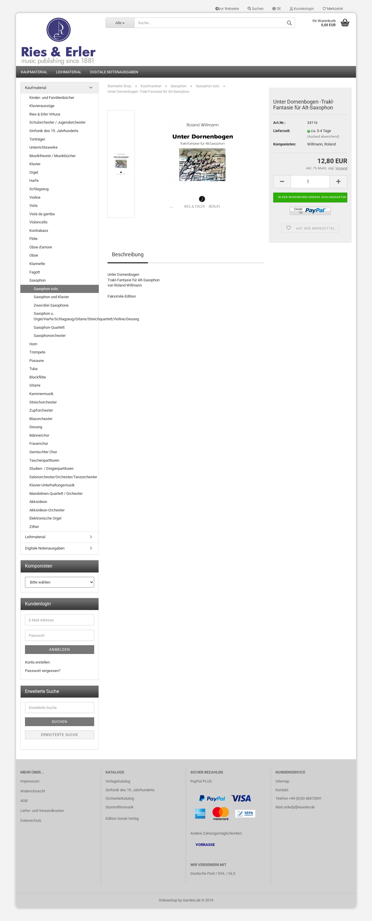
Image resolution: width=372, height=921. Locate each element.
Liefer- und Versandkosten (42, 810)
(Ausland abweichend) (323, 136)
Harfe (34, 180)
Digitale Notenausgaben (114, 72)
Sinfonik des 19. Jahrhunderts (53, 131)
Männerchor (39, 435)
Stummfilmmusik (119, 807)
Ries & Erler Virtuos (44, 114)
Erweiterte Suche (59, 735)
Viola (33, 205)
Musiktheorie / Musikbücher (52, 156)
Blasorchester (40, 419)
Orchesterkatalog (119, 798)
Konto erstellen (37, 662)
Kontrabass (38, 230)
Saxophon (37, 280)
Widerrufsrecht (32, 791)
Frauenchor (38, 443)
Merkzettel (334, 9)
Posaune (36, 360)
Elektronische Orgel (45, 518)
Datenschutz (30, 820)
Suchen (257, 9)
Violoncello (38, 222)
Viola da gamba (42, 214)
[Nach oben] (356, 912)
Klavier (34, 164)
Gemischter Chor (43, 452)
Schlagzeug (39, 189)
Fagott (34, 272)
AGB (24, 801)
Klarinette (37, 264)
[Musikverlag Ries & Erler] (58, 39)
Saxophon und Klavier (51, 297)
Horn (33, 344)
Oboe (33, 255)
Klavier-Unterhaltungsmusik (52, 485)
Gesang (35, 427)
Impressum (29, 781)
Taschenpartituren (44, 460)
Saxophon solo (46, 289)
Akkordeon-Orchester (47, 510)
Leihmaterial (68, 72)
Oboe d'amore (40, 247)
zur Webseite (229, 9)
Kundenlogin (303, 9)
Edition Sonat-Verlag (122, 818)
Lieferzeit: (281, 131)
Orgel (33, 172)
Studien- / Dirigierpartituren (51, 468)
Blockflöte (37, 377)
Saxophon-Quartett (49, 327)
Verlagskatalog (117, 781)
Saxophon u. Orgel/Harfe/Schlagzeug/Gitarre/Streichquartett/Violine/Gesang (66, 316)
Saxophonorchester (50, 335)
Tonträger (37, 139)
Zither (34, 526)
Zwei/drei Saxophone (51, 305)
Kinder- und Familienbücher (51, 97)
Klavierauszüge (41, 106)
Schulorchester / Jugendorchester (57, 122)
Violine (34, 197)
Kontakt (282, 790)
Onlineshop (168, 900)
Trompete (37, 352)
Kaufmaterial (34, 72)
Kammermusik (41, 394)
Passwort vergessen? (42, 670)
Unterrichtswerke (43, 147)
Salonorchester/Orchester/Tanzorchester (63, 477)
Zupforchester (41, 410)
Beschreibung (128, 254)
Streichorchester (43, 402)
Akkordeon (38, 501)
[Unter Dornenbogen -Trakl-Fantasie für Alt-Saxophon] (202, 164)
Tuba (33, 369)
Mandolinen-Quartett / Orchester (56, 493)
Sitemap (282, 781)
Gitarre (34, 385)
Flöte (33, 239)
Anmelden (59, 650)
